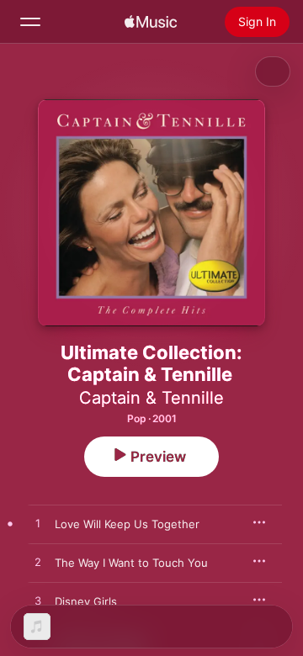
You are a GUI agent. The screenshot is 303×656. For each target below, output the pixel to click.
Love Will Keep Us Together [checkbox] (127, 524)
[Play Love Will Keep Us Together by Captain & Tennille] (38, 524)
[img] (151, 21)
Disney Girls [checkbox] (86, 601)
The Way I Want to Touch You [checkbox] (131, 562)
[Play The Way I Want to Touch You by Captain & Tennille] (38, 562)
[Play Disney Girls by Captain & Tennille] (38, 601)
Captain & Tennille (151, 398)
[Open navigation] (30, 21)
